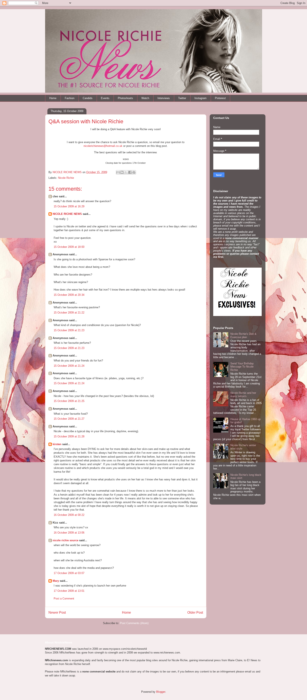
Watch (145, 98)
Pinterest (220, 98)
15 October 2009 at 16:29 (69, 206)
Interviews (163, 98)
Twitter (182, 98)
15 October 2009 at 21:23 (69, 330)
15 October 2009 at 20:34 (69, 294)
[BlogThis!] (122, 172)
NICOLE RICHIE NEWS (67, 213)
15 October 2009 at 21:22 (69, 312)
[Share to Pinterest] (134, 172)
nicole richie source (65, 540)
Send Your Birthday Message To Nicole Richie (242, 366)
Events (105, 98)
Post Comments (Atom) (134, 623)
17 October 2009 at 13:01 (69, 590)
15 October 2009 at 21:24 (69, 365)
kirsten (57, 444)
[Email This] (118, 172)
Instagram (200, 98)
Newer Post (57, 612)
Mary (56, 580)
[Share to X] (126, 172)
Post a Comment (64, 598)
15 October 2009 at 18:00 (69, 246)
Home (52, 98)
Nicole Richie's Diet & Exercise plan (243, 335)
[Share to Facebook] (130, 172)
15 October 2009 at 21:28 (69, 436)
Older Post (195, 612)
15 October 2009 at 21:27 (69, 418)
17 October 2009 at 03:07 (69, 573)
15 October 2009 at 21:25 (69, 401)
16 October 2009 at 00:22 (69, 514)
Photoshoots (125, 98)
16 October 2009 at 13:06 (69, 532)
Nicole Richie (66, 177)
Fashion (69, 98)
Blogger (160, 691)
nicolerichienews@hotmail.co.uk (103, 145)
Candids (88, 98)
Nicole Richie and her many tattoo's (243, 394)
